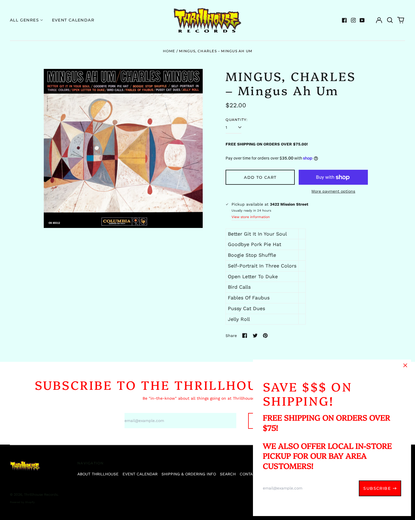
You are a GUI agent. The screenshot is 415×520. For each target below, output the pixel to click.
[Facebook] (344, 20)
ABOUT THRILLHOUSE (98, 474)
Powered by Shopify (22, 502)
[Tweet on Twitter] (255, 335)
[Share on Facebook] (244, 335)
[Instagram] (353, 20)
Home (169, 51)
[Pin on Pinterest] (265, 335)
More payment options (333, 191)
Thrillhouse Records (41, 495)
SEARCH (228, 474)
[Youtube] (362, 20)
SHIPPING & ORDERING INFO (188, 474)
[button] (389, 20)
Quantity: (237, 120)
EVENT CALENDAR (140, 474)
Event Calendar (73, 20)
